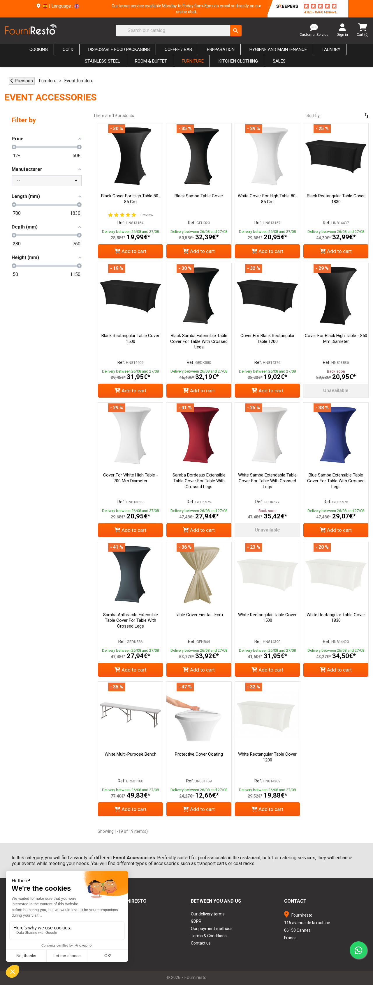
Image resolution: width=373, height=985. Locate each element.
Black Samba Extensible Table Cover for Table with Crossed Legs (199, 341)
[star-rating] (320, 6)
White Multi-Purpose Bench (130, 754)
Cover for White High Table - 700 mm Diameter (130, 477)
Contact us (201, 943)
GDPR (196, 921)
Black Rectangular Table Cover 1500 (130, 338)
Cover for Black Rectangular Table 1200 (267, 338)
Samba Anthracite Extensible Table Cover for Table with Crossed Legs (130, 620)
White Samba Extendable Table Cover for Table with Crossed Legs (267, 480)
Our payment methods (212, 928)
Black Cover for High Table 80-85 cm (130, 198)
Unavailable (336, 390)
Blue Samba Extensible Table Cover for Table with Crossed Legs (336, 480)
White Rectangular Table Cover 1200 (267, 757)
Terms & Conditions (209, 935)
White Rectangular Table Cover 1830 (336, 617)
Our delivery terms (208, 914)
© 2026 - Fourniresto (186, 977)
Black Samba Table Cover (199, 196)
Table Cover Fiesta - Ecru (199, 614)
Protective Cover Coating (199, 754)
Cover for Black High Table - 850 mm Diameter (336, 338)
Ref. (121, 222)
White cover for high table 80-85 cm (267, 198)
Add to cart (134, 251)
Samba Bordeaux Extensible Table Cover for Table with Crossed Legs (199, 480)
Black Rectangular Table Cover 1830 (336, 198)
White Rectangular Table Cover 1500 (267, 617)
